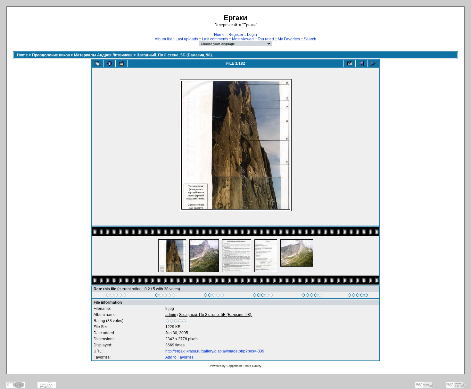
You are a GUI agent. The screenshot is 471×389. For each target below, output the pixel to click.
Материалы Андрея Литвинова (103, 55)
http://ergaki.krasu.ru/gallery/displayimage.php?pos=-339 (214, 351)
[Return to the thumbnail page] (97, 63)
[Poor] (165, 296)
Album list (163, 39)
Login (252, 34)
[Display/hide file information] (109, 63)
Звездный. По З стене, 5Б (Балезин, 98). (175, 55)
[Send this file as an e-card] (349, 63)
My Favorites (289, 39)
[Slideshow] (121, 63)
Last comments (215, 39)
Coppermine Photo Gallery (244, 366)
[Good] (262, 296)
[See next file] (373, 63)
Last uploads (187, 39)
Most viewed (243, 39)
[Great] (357, 296)
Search (310, 39)
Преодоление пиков (51, 55)
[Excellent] (311, 296)
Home (219, 34)
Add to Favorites (179, 357)
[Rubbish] (116, 296)
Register (235, 34)
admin (170, 314)
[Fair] (213, 296)
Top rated (266, 39)
